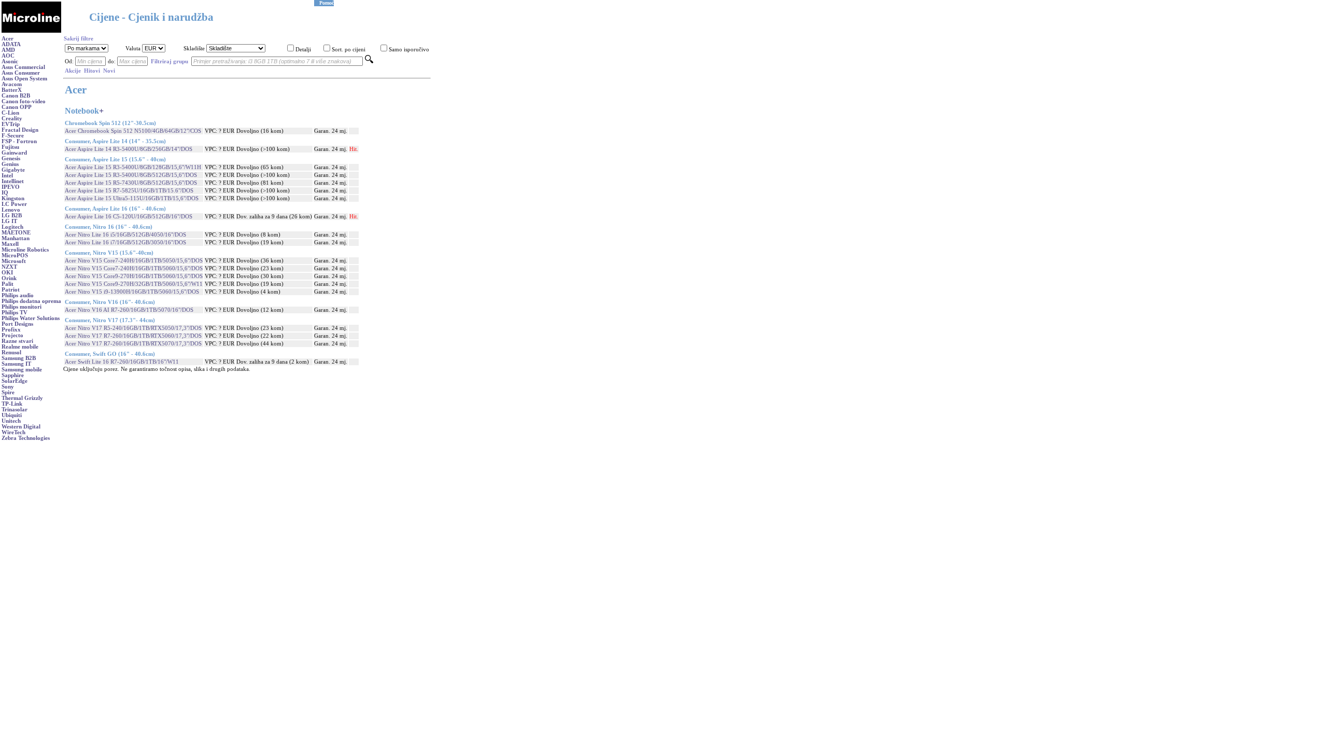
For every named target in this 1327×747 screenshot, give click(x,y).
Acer (7, 39)
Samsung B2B (19, 358)
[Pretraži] (369, 61)
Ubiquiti (12, 415)
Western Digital (21, 427)
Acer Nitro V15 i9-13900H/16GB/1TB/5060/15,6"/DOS (132, 292)
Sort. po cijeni (348, 49)
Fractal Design (20, 130)
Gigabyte (13, 170)
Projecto (12, 335)
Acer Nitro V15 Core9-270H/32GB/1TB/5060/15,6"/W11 (134, 284)
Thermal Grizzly (22, 398)
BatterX (12, 90)
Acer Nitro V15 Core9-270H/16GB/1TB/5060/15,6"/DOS (134, 276)
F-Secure (13, 136)
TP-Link (12, 404)
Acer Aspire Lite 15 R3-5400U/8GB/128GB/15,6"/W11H (133, 167)
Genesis (11, 158)
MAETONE (16, 233)
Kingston (13, 198)
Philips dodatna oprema (31, 301)
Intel (7, 175)
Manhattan (16, 238)
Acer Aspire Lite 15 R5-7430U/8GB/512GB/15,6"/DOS (131, 183)
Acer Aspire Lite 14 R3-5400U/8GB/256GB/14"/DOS (128, 149)
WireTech (13, 432)
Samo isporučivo (409, 49)
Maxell (10, 244)
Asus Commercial (23, 67)
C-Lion (10, 113)
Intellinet (13, 181)
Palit (7, 284)
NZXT (9, 267)
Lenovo (11, 210)
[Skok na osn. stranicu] (31, 31)
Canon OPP (17, 107)
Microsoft (14, 261)
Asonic (10, 61)
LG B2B (12, 215)
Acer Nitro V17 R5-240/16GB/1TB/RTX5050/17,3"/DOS (133, 328)
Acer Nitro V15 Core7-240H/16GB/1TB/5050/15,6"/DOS (134, 261)
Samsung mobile (22, 369)
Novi (109, 71)
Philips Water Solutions (31, 318)
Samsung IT (16, 364)
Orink (9, 278)
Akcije (73, 71)
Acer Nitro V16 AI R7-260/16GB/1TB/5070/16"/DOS (129, 310)
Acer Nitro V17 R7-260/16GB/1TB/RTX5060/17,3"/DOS (133, 336)
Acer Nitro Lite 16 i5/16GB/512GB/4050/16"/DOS (125, 235)
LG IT (9, 221)
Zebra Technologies (26, 438)
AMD (8, 50)
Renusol (11, 352)
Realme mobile (20, 347)
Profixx (11, 330)
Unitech (11, 421)
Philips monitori (21, 307)
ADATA (11, 44)
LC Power (14, 204)
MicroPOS (15, 255)
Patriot (11, 290)
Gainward (14, 153)
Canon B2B (16, 96)
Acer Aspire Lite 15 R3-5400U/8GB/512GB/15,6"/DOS (131, 175)
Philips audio (18, 295)
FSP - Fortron (19, 141)
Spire (8, 392)
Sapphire (13, 375)
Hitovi (92, 71)
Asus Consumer (21, 73)
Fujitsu (10, 147)
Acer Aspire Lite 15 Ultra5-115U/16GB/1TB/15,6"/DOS (132, 198)
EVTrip (11, 124)
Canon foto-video (24, 101)
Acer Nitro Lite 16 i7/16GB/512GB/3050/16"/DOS (125, 242)
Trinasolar (14, 409)
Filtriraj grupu (169, 61)
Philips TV (14, 312)
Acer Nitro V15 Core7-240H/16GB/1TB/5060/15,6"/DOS (134, 268)
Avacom (12, 84)
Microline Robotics (25, 250)
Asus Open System (24, 78)
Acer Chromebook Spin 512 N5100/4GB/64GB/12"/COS (133, 131)
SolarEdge (14, 381)
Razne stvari (17, 341)
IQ (5, 193)
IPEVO (11, 187)
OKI (7, 272)
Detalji (303, 49)
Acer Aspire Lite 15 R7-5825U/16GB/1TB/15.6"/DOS (129, 190)
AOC (8, 56)
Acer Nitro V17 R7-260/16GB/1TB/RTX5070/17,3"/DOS (133, 344)
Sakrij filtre (78, 39)
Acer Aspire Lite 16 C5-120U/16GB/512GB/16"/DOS (128, 216)
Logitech (12, 227)
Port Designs (17, 324)
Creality (12, 118)
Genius (10, 164)
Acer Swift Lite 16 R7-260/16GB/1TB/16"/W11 (122, 362)
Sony (8, 387)
